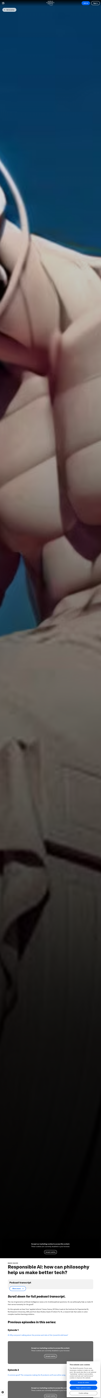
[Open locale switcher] (2, 1392)
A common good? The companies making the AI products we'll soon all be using (36, 1375)
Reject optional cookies (83, 1388)
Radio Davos (13, 1263)
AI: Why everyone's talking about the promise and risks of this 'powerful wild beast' (38, 1335)
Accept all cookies (83, 1382)
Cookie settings (83, 1393)
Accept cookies (50, 1252)
